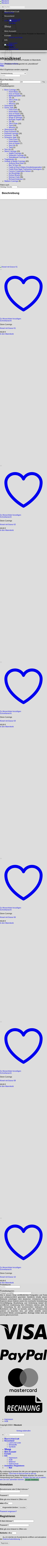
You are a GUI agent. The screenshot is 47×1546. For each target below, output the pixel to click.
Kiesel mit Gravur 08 (8, 1080)
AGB (10, 45)
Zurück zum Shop (15, 37)
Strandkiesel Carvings (17, 157)
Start (2, 64)
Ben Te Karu (13, 165)
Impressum (13, 43)
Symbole (12, 1447)
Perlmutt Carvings (11, 133)
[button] (2, 66)
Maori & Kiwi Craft (11, 12)
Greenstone (8, 106)
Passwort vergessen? (8, 1511)
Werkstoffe (13, 21)
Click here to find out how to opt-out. (22, 1473)
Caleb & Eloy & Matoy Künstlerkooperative (25, 167)
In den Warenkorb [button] (7, 334)
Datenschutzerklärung (11, 1539)
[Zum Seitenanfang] (1, 1427)
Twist (11, 102)
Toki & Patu (13, 100)
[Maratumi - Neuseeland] (4, 2)
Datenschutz (13, 49)
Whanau (12, 104)
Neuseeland (9, 16)
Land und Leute (15, 19)
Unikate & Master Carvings (14, 161)
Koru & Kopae (14, 94)
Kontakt (7, 36)
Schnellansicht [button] (5, 321)
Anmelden (22, 1507)
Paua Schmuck (10, 131)
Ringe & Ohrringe (15, 117)
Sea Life (12, 145)
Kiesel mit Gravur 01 (8, 328)
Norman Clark (14, 177)
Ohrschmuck (9, 129)
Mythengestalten (15, 96)
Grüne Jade (8, 108)
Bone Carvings (10, 90)
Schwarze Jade (10, 137)
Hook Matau (13, 92)
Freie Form (13, 110)
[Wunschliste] (1, 269)
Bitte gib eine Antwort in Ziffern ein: (13, 1499)
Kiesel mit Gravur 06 (8, 917)
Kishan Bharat (14, 175)
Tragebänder (9, 159)
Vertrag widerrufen (23, 1431)
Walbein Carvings (11, 181)
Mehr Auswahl (10, 31)
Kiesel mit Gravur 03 (8, 721)
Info (6, 40)
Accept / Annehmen (32, 1479)
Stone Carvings (10, 151)
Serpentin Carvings (16, 155)
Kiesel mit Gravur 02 (8, 524)
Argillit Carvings (15, 153)
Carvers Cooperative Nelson (20, 171)
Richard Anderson (16, 179)
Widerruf (12, 47)
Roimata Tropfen (15, 119)
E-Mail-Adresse (6, 1521)
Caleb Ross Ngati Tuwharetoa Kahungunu (25, 169)
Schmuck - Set (10, 135)
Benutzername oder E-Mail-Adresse (14, 1489)
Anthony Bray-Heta (16, 163)
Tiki (10, 98)
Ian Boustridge (14, 173)
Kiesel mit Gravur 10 (8, 1277)
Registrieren (4, 1543)
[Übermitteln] (1, 78)
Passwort (4, 1495)
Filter (43, 82)
